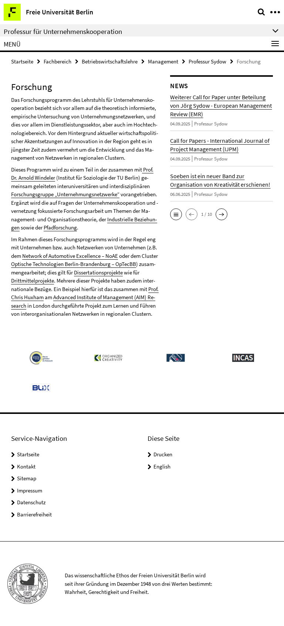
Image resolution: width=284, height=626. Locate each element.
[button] (176, 214)
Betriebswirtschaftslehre (110, 61)
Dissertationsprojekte (98, 272)
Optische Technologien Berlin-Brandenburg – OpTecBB (73, 263)
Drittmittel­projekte (32, 280)
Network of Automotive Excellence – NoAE (70, 255)
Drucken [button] (162, 454)
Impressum (29, 490)
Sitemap (26, 478)
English (161, 466)
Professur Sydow (207, 61)
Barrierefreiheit (34, 514)
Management (163, 61)
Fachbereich (57, 61)
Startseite (22, 61)
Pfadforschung (60, 227)
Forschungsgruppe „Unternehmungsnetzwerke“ (65, 194)
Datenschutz (31, 502)
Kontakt (26, 466)
